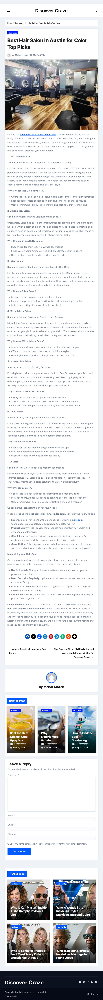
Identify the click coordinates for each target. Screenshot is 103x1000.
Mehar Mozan (21, 55)
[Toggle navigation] (8, 10)
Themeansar (11, 996)
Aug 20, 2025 (81, 747)
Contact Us (92, 994)
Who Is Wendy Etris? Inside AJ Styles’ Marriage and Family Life (73, 911)
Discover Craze (51, 10)
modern (78, 519)
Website (12, 834)
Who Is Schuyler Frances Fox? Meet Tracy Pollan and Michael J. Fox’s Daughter (28, 956)
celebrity (16, 884)
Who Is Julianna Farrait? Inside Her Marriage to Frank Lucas (72, 954)
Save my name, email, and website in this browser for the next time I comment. (48, 843)
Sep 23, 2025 (50, 747)
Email (11, 824)
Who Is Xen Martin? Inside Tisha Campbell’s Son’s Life (29, 911)
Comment (13, 775)
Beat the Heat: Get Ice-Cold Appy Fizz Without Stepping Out (19, 740)
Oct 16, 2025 (19, 747)
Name (11, 815)
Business (13, 33)
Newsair (41, 992)
